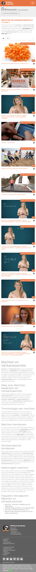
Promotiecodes (7, 542)
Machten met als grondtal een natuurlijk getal (14, 168)
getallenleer (26, 28)
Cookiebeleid (6, 553)
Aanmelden (6, 539)
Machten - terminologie (8, 142)
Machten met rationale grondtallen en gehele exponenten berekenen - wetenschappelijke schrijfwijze (14, 117)
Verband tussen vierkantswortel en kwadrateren (14, 63)
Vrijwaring (5, 551)
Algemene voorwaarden (9, 550)
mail (13, 562)
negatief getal (20, 434)
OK (10, 570)
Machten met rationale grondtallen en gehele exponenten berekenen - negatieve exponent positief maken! (16, 247)
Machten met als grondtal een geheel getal (13, 194)
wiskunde (4, 33)
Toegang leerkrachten (8, 547)
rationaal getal (23, 431)
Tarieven (5, 540)
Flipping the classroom (9, 543)
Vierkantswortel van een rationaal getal (12, 326)
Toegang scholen (7, 548)
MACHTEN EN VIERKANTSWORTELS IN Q (16, 510)
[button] (33, 38)
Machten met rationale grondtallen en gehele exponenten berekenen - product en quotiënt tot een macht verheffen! (16, 274)
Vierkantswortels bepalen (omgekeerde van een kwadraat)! (14, 300)
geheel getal (24, 429)
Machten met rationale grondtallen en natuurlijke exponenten (15, 90)
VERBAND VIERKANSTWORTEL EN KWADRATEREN (19, 508)
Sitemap (5, 554)
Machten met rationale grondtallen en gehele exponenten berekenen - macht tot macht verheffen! (16, 220)
